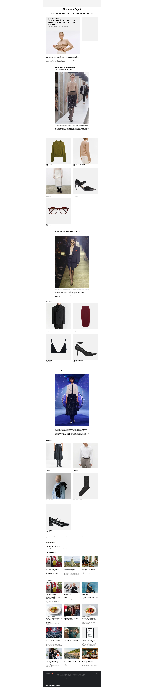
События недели (67, 594)
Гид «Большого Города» (58, 548)
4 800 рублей (48, 196)
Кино (65, 616)
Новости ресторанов (86, 616)
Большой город (48, 674)
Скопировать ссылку (50, 542)
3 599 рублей (48, 470)
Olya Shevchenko (51, 28)
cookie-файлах (75, 680)
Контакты (58, 685)
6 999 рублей (75, 361)
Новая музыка (85, 594)
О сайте (47, 685)
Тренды (64, 548)
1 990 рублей (75, 501)
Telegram (96, 673)
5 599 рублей (48, 165)
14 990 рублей (75, 196)
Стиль (51, 548)
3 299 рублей (48, 531)
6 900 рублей (48, 361)
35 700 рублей (48, 331)
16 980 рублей (75, 470)
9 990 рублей (75, 331)
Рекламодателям (52, 685)
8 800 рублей (48, 225)
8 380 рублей (75, 165)
